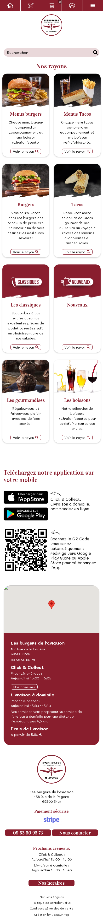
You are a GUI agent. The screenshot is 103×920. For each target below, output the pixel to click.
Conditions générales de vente (51, 908)
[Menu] (92, 5)
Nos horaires (24, 687)
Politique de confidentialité (52, 902)
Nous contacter (75, 833)
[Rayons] (31, 5)
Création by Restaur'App (51, 914)
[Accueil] (10, 5)
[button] (51, 604)
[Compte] (72, 5)
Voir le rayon (23, 151)
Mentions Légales (52, 897)
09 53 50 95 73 (23, 659)
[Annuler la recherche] (95, 52)
